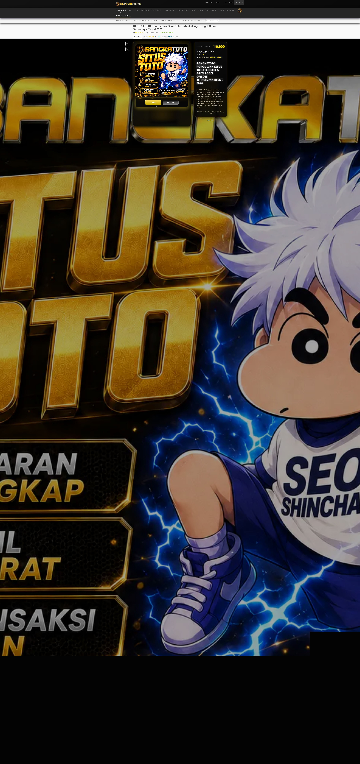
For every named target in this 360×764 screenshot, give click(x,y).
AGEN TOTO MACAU (196, 20)
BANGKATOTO (119, 20)
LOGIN (153, 102)
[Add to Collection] (127, 49)
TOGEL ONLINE (185, 20)
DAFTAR (170, 102)
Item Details (137, 36)
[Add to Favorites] (127, 44)
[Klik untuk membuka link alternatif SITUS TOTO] (161, 70)
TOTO (177, 20)
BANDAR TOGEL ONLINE (167, 20)
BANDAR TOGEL (155, 20)
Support (175, 36)
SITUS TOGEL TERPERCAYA (141, 20)
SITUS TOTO (128, 20)
